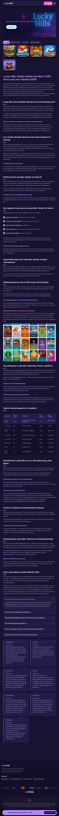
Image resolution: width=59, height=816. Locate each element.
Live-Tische (17, 42)
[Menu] (54, 3)
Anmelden (48, 3)
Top (7, 42)
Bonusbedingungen (16, 779)
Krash (26, 42)
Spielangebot (5, 779)
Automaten (36, 42)
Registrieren (11, 27)
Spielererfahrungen (38, 779)
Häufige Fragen (27, 779)
